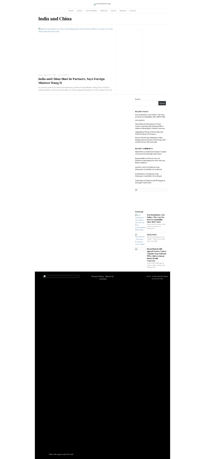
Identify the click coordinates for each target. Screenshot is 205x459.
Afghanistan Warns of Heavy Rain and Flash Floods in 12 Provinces (149, 133)
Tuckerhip (139, 180)
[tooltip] (158, 4)
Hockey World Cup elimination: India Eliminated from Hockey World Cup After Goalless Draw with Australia (150, 139)
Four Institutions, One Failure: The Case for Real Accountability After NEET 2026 (150, 116)
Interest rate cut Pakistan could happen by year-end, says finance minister (150, 160)
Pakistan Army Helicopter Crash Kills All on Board (148, 168)
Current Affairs (63, 75)
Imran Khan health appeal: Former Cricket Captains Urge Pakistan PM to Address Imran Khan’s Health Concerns (150, 126)
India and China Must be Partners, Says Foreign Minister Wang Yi (71, 81)
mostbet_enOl (140, 167)
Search (137, 99)
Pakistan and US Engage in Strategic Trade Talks (150, 181)
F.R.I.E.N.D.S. (140, 120)
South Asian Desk (158, 278)
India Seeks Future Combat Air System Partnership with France (150, 153)
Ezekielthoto (140, 174)
